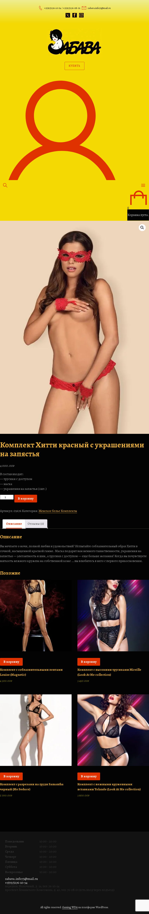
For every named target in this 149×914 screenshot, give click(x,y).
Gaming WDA (70, 907)
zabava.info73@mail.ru (21, 879)
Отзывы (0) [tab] (36, 523)
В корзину (26, 498)
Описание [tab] (14, 523)
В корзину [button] (11, 661)
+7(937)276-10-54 (16, 882)
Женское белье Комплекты (58, 511)
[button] (142, 227)
